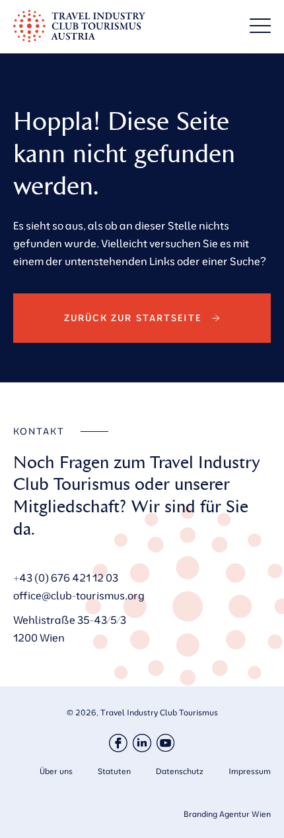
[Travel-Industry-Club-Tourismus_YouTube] (166, 743)
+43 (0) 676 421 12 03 (65, 577)
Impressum (250, 771)
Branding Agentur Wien (227, 814)
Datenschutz (179, 771)
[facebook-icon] (118, 743)
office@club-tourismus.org (79, 595)
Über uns (56, 771)
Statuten (114, 771)
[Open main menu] (260, 25)
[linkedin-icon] (142, 743)
